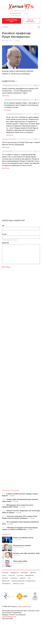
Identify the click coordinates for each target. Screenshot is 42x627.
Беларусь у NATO (18, 583)
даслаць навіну (15, 13)
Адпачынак (6, 581)
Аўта (29, 578)
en (19, 15)
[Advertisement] (21, 195)
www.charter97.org (25, 606)
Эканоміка (24, 572)
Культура (11, 575)
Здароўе (23, 578)
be (13, 15)
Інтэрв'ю (5, 578)
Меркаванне (6, 534)
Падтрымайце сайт (11, 20)
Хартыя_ (21, 6)
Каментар (5, 243)
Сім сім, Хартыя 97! (30, 20)
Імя (3, 225)
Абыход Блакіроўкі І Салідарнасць (23, 581)
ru (16, 15)
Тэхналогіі (14, 578)
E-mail (4, 234)
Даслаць (6, 267)
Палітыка (5, 572)
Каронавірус (6, 583)
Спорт (4, 575)
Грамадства (14, 572)
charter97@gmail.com (9, 616)
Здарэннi (33, 572)
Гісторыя (20, 575)
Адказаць (5, 95)
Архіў (26, 13)
